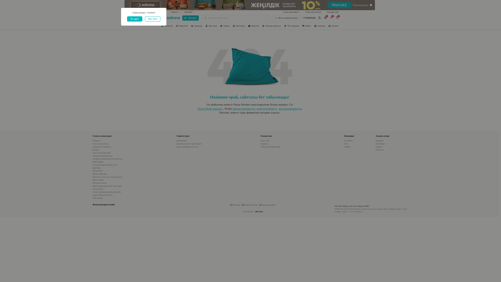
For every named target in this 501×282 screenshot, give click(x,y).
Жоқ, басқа (152, 19)
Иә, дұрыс (135, 19)
